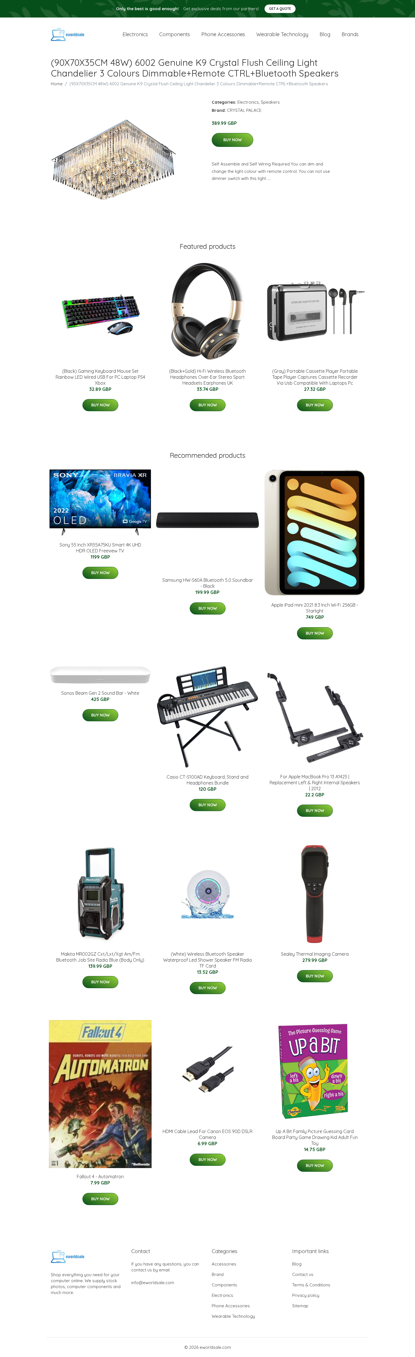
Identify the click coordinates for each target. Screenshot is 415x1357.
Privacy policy (305, 1295)
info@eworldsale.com (152, 1282)
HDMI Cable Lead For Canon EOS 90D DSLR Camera (207, 1134)
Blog (325, 34)
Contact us (302, 1274)
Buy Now (232, 139)
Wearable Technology (233, 1316)
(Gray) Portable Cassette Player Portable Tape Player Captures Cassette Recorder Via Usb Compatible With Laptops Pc (315, 377)
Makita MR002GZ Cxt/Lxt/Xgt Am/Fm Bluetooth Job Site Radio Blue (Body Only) (100, 957)
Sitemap (300, 1305)
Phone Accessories (231, 1305)
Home (57, 83)
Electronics (135, 34)
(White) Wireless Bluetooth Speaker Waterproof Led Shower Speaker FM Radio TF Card (207, 960)
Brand (218, 1274)
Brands (350, 34)
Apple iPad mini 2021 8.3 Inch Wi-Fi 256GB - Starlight (314, 608)
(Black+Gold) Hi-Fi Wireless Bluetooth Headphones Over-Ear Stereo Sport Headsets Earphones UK (207, 377)
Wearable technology (282, 34)
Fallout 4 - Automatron (100, 1176)
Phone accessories (223, 34)
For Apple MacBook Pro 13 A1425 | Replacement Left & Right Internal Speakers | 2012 (315, 782)
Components (174, 34)
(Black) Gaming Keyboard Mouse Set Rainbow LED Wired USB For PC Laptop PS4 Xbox (100, 377)
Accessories (224, 1264)
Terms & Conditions (311, 1285)
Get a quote (280, 8)
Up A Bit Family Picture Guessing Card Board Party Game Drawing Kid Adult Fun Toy (315, 1137)
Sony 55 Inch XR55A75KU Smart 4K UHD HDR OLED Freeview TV (100, 548)
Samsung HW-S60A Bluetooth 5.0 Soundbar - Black (207, 583)
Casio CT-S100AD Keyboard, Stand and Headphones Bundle (207, 780)
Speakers (270, 102)
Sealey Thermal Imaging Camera (315, 954)
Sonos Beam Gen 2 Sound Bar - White (100, 693)
